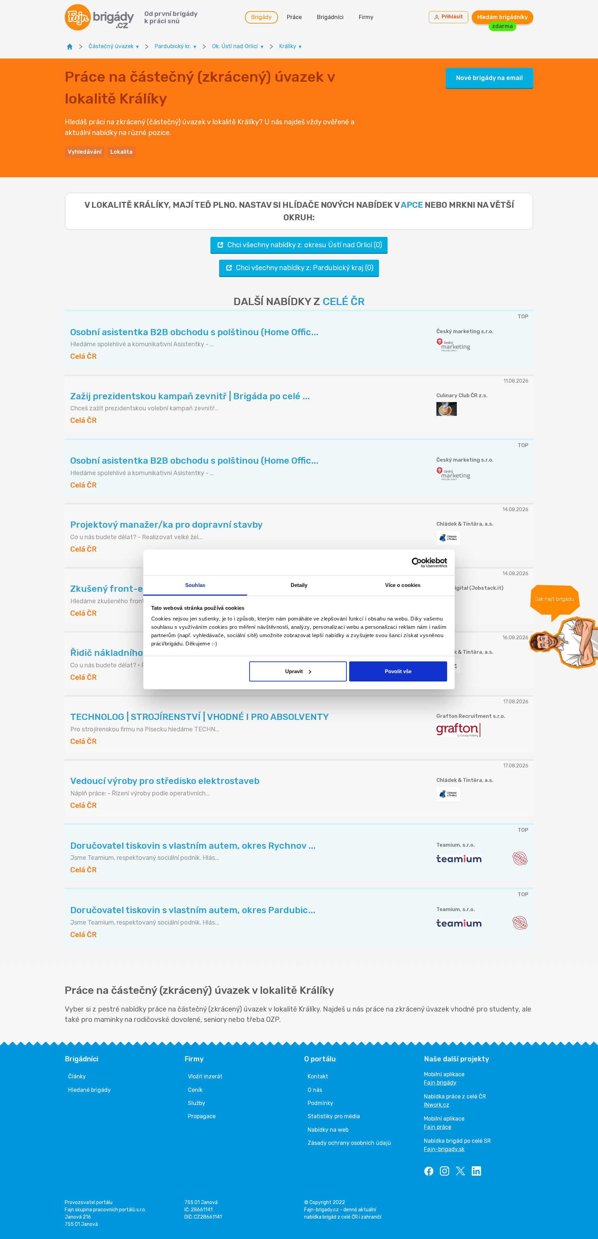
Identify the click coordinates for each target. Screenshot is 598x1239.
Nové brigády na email (489, 78)
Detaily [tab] (299, 585)
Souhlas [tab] (195, 585)
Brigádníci (330, 17)
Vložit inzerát (205, 1076)
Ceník (195, 1090)
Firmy (366, 17)
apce (412, 205)
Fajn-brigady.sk (444, 1149)
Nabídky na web (328, 1129)
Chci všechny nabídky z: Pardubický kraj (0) (304, 268)
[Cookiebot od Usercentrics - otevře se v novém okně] (417, 563)
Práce (294, 17)
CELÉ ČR (344, 301)
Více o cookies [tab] (402, 585)
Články (77, 1076)
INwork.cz (436, 1105)
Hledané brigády (89, 1090)
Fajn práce (437, 1127)
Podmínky (320, 1103)
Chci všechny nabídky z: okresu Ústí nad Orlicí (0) (304, 245)
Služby (196, 1103)
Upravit (294, 671)
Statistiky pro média (334, 1116)
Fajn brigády (440, 1082)
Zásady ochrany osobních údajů (349, 1143)
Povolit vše (398, 671)
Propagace (202, 1116)
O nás (315, 1090)
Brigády (261, 17)
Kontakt (318, 1076)
